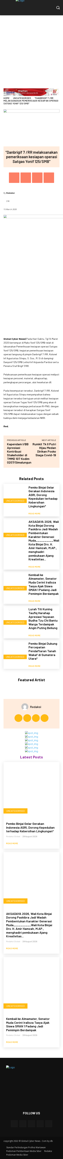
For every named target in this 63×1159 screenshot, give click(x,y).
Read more (35, 513)
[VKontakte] (48, 1123)
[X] (25, 177)
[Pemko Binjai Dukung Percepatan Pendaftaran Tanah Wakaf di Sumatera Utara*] (15, 651)
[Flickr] (31, 1123)
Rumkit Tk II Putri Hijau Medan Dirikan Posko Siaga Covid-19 (44, 449)
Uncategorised (22, 98)
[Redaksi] (25, 706)
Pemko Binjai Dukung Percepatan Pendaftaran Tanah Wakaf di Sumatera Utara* (43, 651)
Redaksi (10, 193)
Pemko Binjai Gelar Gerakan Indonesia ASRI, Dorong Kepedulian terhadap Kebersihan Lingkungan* (43, 496)
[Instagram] (27, 718)
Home (6, 98)
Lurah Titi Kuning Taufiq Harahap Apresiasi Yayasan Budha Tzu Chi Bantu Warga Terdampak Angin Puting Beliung (43, 618)
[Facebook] (14, 177)
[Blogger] (14, 1123)
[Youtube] (44, 718)
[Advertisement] (31, 48)
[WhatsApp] (49, 177)
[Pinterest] (37, 177)
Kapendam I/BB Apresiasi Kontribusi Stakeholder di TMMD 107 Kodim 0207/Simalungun (19, 453)
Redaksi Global (13, 836)
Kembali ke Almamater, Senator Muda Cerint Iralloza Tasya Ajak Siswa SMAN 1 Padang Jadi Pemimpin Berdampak (44, 584)
